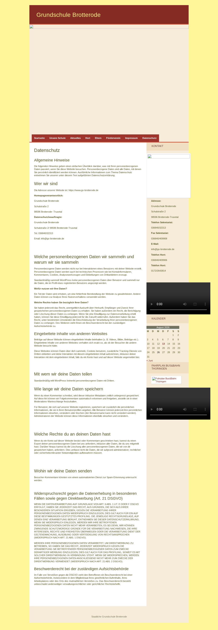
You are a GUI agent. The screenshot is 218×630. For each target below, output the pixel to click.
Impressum (131, 138)
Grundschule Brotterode (68, 15)
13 (163, 343)
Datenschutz (149, 138)
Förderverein (113, 138)
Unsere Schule (57, 138)
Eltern (98, 138)
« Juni (149, 360)
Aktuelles (75, 138)
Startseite (39, 138)
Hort (87, 138)
